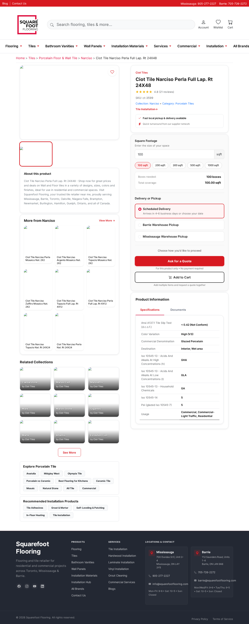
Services (161, 46)
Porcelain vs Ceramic (38, 480)
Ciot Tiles (142, 72)
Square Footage (146, 141)
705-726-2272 (206, 572)
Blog (5, 3)
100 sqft (143, 165)
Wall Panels (93, 46)
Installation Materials (127, 46)
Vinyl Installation (118, 568)
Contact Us (19, 3)
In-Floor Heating (35, 515)
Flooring (11, 46)
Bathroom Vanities (59, 46)
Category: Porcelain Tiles (178, 103)
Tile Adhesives (34, 507)
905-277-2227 (161, 575)
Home (20, 58)
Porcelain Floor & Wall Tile (58, 58)
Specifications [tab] (150, 309)
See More (69, 452)
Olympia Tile (75, 473)
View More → (107, 220)
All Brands (77, 588)
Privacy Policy (200, 618)
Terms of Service (223, 618)
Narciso (86, 58)
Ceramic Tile (103, 480)
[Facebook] (19, 586)
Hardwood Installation (122, 555)
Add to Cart (182, 277)
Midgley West (52, 473)
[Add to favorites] (112, 72)
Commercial (186, 46)
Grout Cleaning (117, 575)
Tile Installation (61, 515)
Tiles (32, 46)
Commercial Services (121, 582)
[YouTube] (35, 586)
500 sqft (195, 165)
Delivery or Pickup (148, 198)
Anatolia (31, 473)
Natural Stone (50, 488)
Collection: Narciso (147, 103)
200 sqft (160, 165)
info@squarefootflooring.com (168, 583)
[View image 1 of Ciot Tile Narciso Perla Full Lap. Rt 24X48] (36, 154)
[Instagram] (27, 586)
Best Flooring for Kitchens (73, 480)
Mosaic (30, 488)
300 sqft (178, 165)
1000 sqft (213, 165)
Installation (215, 46)
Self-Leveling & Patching (90, 507)
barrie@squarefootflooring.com (214, 580)
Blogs (111, 588)
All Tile (70, 488)
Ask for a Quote (180, 261)
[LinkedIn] (42, 586)
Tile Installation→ (147, 109)
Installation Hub (81, 582)
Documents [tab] (178, 309)
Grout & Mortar (59, 507)
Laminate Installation (121, 562)
